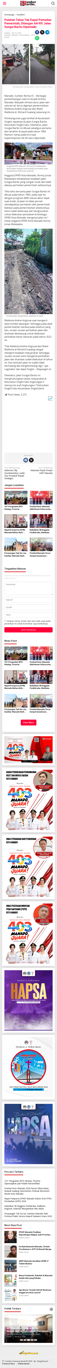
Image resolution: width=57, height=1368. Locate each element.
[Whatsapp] (37, 38)
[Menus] (4, 3)
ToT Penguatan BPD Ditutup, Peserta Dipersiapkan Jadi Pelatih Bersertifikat (13, 508)
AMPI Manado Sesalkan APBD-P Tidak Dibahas (34, 1262)
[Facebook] (25, 460)
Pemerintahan (24, 35)
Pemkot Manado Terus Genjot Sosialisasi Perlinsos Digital (40, 554)
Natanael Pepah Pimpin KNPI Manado (41, 470)
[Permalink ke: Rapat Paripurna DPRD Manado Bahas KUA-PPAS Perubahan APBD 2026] (15, 520)
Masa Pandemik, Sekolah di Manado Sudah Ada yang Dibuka (35, 1276)
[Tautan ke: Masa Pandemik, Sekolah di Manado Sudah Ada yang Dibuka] (10, 1280)
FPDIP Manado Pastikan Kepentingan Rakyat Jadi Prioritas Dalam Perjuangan (34, 1233)
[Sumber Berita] (29, 3)
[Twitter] (31, 460)
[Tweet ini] (42, 32)
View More (28, 722)
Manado (15, 35)
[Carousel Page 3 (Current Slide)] (28, 1340)
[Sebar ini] (37, 32)
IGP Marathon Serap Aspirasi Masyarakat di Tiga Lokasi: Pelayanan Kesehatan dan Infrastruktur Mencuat (27, 1330)
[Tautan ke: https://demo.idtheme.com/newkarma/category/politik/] (51, 1309)
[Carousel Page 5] (35, 1340)
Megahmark (42, 1361)
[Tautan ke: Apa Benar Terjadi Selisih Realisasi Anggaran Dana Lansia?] (10, 1294)
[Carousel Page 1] (21, 1340)
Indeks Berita (23, 1364)
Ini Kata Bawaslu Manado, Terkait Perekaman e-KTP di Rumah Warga (35, 1247)
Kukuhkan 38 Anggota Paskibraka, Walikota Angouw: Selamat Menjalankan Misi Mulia (41, 531)
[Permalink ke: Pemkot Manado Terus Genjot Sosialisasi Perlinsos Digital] (41, 544)
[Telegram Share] (47, 32)
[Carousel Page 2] (25, 1340)
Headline (7, 35)
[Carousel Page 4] (32, 1340)
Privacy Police (8, 1364)
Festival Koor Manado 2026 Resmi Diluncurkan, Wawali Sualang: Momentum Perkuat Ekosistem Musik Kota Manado (41, 508)
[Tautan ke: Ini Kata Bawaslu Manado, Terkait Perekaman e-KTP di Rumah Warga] (10, 1251)
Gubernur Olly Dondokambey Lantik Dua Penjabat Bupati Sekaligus (14, 473)
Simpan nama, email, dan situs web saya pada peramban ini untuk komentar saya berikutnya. (27, 622)
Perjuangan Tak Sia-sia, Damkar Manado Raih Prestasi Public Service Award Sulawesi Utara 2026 (15, 554)
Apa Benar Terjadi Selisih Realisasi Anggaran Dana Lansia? (35, 1291)
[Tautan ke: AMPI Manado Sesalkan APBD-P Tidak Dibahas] (10, 1265)
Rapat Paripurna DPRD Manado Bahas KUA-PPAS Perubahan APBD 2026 (15, 531)
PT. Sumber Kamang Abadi (14, 1361)
